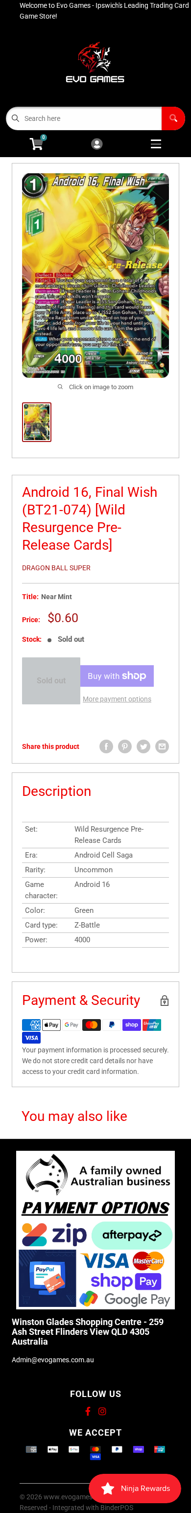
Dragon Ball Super (56, 568)
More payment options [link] (117, 699)
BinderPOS (116, 1508)
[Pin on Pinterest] (125, 746)
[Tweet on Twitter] (143, 746)
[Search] (173, 118)
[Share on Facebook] (106, 746)
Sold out (51, 680)
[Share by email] (162, 746)
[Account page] (96, 144)
